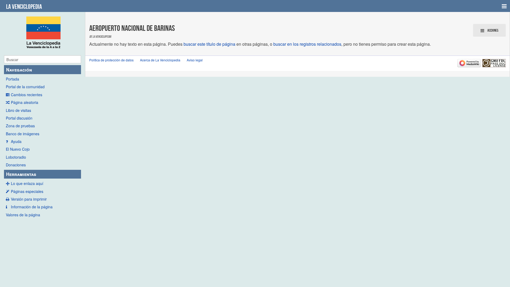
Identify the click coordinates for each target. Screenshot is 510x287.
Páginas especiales (27, 191)
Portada (12, 79)
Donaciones (16, 164)
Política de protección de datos (111, 60)
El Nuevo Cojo (18, 149)
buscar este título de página (209, 44)
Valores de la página (23, 214)
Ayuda (16, 141)
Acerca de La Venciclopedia (160, 60)
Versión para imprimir (29, 199)
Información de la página (32, 206)
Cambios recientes (26, 94)
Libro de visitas (18, 110)
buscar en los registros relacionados (307, 44)
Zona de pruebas (20, 125)
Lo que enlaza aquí (27, 183)
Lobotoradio (16, 157)
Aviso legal (195, 60)
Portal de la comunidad (25, 86)
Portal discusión (19, 118)
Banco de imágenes (22, 133)
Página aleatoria (24, 102)
